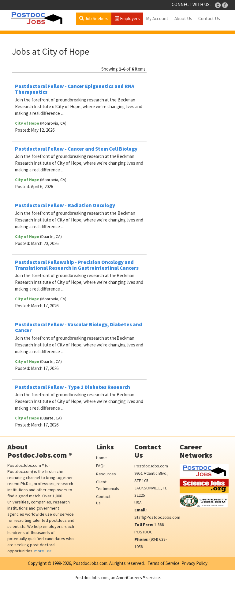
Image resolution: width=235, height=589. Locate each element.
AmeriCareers (129, 577)
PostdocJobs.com (151, 466)
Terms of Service (163, 563)
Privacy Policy (194, 563)
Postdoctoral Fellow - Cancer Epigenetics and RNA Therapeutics (74, 89)
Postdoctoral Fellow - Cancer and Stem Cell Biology (76, 148)
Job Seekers (96, 18)
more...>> (43, 551)
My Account (157, 18)
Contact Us (209, 18)
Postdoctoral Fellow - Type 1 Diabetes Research (72, 387)
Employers (129, 18)
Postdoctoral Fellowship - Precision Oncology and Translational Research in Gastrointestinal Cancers (77, 265)
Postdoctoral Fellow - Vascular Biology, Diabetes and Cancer (78, 327)
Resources (106, 474)
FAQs (101, 465)
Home (101, 457)
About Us (183, 18)
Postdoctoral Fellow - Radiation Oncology (65, 205)
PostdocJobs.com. (90, 563)
